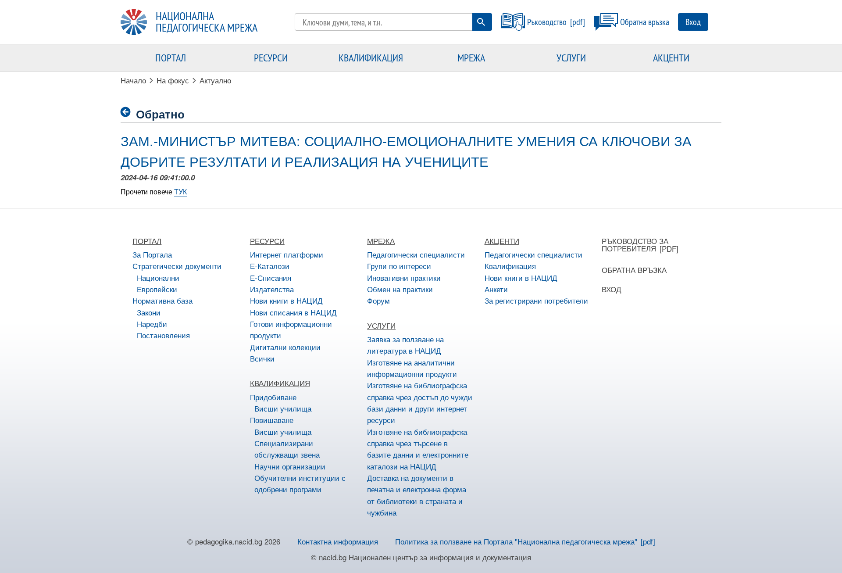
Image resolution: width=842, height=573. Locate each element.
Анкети (496, 288)
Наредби (152, 323)
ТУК (180, 191)
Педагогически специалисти (416, 254)
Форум (378, 300)
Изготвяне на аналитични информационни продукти (412, 368)
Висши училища (282, 408)
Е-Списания (270, 277)
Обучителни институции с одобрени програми (300, 483)
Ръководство (547, 21)
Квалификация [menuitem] (371, 57)
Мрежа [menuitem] (471, 57)
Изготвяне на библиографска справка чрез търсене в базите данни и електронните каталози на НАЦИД (417, 449)
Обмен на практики (400, 288)
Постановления (163, 334)
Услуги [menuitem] (571, 57)
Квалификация (510, 265)
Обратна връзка (644, 21)
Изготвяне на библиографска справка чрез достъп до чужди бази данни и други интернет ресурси (419, 402)
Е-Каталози (269, 265)
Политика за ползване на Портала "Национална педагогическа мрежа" (516, 541)
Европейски (157, 288)
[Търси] (481, 22)
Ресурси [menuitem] (271, 57)
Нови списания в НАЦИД (293, 312)
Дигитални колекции (285, 346)
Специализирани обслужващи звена (287, 448)
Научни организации (289, 466)
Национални (158, 277)
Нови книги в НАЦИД (286, 300)
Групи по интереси (399, 265)
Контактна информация (337, 541)
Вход (693, 21)
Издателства (272, 288)
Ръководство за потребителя (635, 244)
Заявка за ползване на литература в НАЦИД (405, 344)
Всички (262, 358)
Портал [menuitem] (170, 57)
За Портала (152, 254)
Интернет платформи (286, 254)
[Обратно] (128, 112)
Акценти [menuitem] (671, 57)
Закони (149, 312)
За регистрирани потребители (536, 300)
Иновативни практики (404, 277)
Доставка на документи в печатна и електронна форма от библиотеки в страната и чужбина (416, 495)
